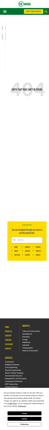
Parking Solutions (11, 387)
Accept (24, 413)
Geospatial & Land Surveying (15, 378)
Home (7, 327)
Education (26, 336)
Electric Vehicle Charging (14, 373)
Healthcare (26, 342)
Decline (24, 419)
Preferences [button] (22, 406)
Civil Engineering (11, 367)
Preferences (24, 424)
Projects (8, 331)
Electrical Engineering (13, 370)
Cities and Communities (31, 331)
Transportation (27, 348)
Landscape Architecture (13, 381)
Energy (24, 339)
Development (27, 334)
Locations (9, 344)
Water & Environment (30, 350)
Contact (8, 348)
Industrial (25, 345)
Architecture (9, 361)
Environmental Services (13, 375)
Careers (8, 339)
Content (8, 335)
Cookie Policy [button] (12, 403)
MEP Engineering (11, 384)
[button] (5, 11)
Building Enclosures (12, 364)
